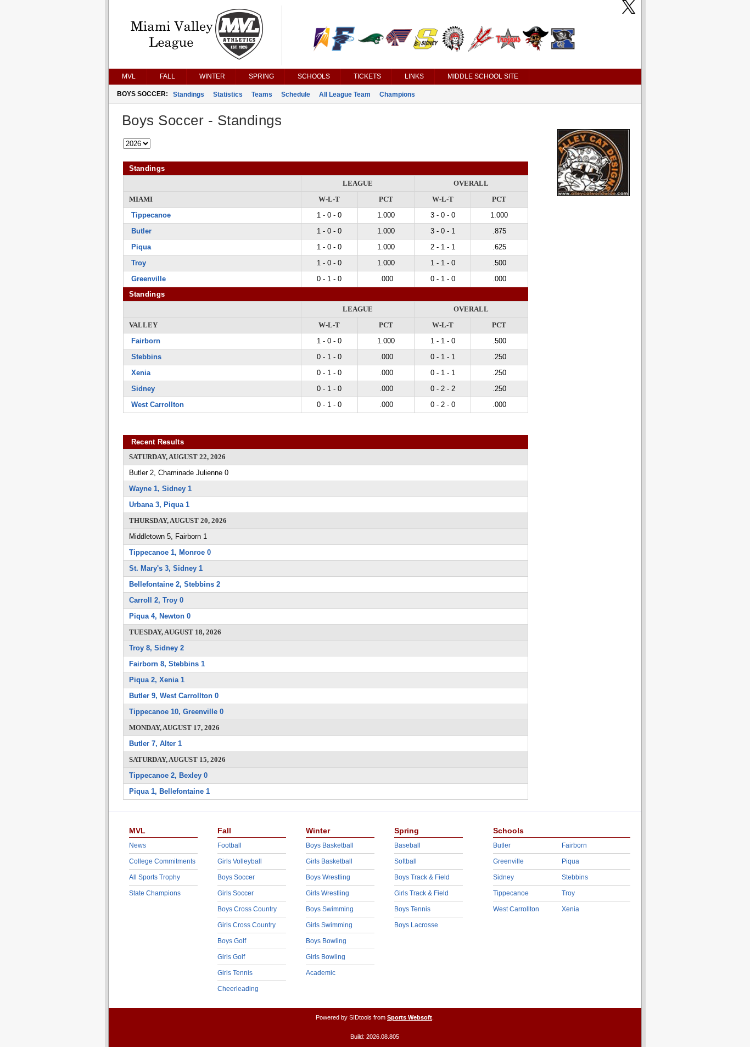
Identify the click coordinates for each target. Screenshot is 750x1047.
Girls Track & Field (421, 893)
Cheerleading (238, 989)
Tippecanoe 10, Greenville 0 (176, 712)
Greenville (148, 279)
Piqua (141, 247)
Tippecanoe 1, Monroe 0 (170, 552)
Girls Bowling (325, 957)
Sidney (143, 389)
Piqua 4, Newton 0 (160, 616)
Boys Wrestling (328, 877)
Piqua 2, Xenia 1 (156, 680)
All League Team (345, 94)
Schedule (295, 94)
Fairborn (145, 341)
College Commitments (162, 861)
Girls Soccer (235, 893)
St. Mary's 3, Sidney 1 (166, 568)
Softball (405, 861)
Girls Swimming (329, 925)
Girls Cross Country (246, 925)
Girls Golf (231, 957)
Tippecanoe (151, 215)
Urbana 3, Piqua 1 (159, 504)
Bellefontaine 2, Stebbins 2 (174, 584)
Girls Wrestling (327, 893)
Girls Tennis (235, 973)
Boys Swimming (330, 909)
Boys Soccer (236, 877)
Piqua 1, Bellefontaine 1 (169, 791)
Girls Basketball (329, 861)
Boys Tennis (412, 909)
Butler (141, 231)
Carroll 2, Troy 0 (156, 600)
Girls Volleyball (239, 861)
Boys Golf (231, 941)
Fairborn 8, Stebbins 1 (167, 664)
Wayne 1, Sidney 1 (160, 488)
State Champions (155, 893)
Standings (188, 94)
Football (229, 845)
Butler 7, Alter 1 (155, 743)
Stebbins (146, 357)
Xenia (140, 373)
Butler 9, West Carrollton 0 (174, 696)
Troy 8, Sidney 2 (156, 648)
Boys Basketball (330, 845)
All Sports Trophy (154, 877)
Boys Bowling (326, 941)
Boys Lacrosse (416, 925)
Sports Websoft (409, 1017)
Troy (138, 263)
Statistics (228, 94)
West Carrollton (157, 404)
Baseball (407, 845)
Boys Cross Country (247, 909)
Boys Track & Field (422, 877)
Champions (397, 94)
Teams (261, 94)
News (137, 845)
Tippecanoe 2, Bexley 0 (168, 775)
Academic (320, 973)
